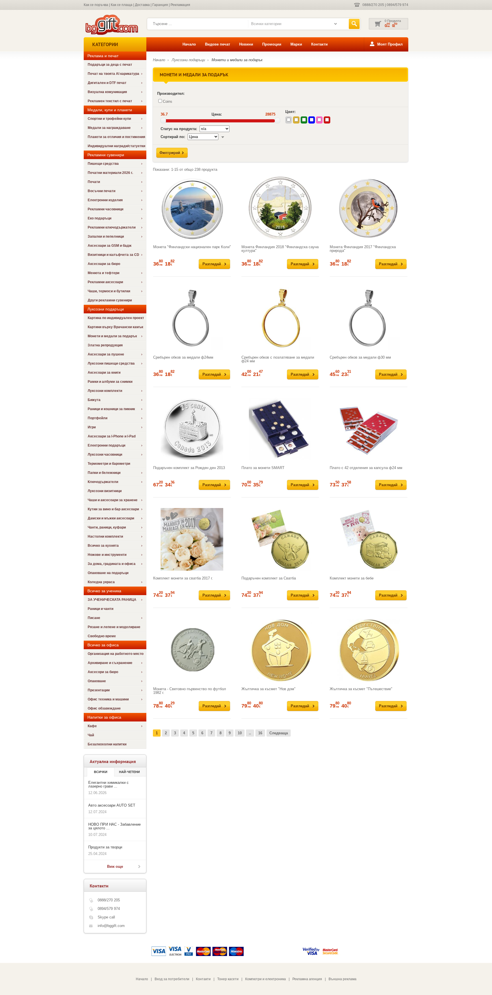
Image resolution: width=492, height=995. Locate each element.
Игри (92, 427)
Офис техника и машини (108, 699)
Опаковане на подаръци (108, 573)
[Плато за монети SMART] (280, 429)
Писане (94, 618)
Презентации (99, 690)
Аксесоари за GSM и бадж (110, 246)
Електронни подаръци (106, 445)
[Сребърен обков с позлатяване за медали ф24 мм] (280, 318)
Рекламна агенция (307, 979)
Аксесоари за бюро (104, 264)
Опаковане (97, 681)
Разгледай (211, 264)
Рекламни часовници (105, 209)
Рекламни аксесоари (105, 282)
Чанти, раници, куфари (107, 527)
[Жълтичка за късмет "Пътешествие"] (368, 650)
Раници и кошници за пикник (111, 409)
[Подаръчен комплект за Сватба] (280, 539)
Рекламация (180, 5)
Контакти (319, 44)
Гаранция (160, 5)
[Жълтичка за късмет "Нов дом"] (280, 650)
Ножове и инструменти (107, 555)
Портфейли (97, 418)
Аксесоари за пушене (106, 354)
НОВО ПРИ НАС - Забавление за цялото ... (114, 826)
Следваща (278, 733)
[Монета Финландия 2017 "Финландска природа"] (368, 208)
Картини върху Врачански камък (115, 327)
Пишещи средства (103, 164)
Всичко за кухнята (103, 546)
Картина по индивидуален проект (116, 318)
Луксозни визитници (105, 491)
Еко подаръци (99, 218)
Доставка (142, 5)
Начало (189, 44)
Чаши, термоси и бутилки (109, 291)
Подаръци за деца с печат (110, 65)
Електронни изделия (105, 200)
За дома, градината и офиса (112, 564)
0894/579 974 (397, 5)
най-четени (129, 772)
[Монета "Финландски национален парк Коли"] (192, 208)
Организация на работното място (116, 654)
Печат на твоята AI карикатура (113, 74)
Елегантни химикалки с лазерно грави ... (108, 784)
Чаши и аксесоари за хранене (113, 500)
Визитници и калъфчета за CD (113, 255)
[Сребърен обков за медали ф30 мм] (368, 318)
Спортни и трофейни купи (109, 119)
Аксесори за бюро (103, 672)
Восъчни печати (101, 191)
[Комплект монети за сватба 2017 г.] (192, 539)
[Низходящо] (223, 136)
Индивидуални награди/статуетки (116, 146)
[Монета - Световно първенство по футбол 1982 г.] (192, 650)
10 (240, 733)
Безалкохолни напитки (107, 744)
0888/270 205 (373, 5)
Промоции (271, 44)
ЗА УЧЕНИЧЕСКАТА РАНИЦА (112, 600)
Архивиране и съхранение (110, 663)
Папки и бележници (104, 473)
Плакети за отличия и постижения (116, 137)
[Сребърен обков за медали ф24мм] (192, 318)
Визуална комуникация (107, 92)
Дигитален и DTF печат (107, 83)
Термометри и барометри (109, 464)
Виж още (115, 866)
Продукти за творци (105, 847)
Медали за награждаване (109, 128)
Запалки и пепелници (106, 237)
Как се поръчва (96, 5)
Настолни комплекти (105, 536)
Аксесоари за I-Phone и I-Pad (112, 436)
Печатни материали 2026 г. (110, 173)
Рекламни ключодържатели (112, 227)
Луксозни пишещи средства (111, 363)
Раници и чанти (100, 609)
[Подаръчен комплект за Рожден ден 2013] (192, 429)
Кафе (92, 726)
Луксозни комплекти (105, 391)
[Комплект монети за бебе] (368, 539)
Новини (246, 44)
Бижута (94, 400)
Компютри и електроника (265, 979)
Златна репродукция (105, 345)
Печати (94, 182)
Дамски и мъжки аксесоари (111, 518)
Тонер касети (228, 979)
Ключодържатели (103, 482)
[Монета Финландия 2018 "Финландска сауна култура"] (280, 208)
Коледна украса (101, 582)
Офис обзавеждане (104, 708)
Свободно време (102, 636)
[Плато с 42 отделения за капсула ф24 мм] (368, 429)
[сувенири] (111, 34)
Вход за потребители (172, 979)
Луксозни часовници (105, 455)
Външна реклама (342, 979)
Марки (296, 44)
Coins (167, 101)
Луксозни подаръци (188, 60)
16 (260, 733)
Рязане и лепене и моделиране (114, 627)
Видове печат (217, 44)
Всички (100, 772)
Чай (91, 735)
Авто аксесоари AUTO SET (111, 805)
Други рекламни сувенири (110, 300)
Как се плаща (121, 5)
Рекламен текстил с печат (110, 101)
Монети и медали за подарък (112, 336)
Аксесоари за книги (104, 373)
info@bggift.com (111, 926)
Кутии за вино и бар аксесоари (113, 509)
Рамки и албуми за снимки (110, 382)
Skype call (106, 917)
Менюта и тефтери (103, 273)
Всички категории (266, 24)
